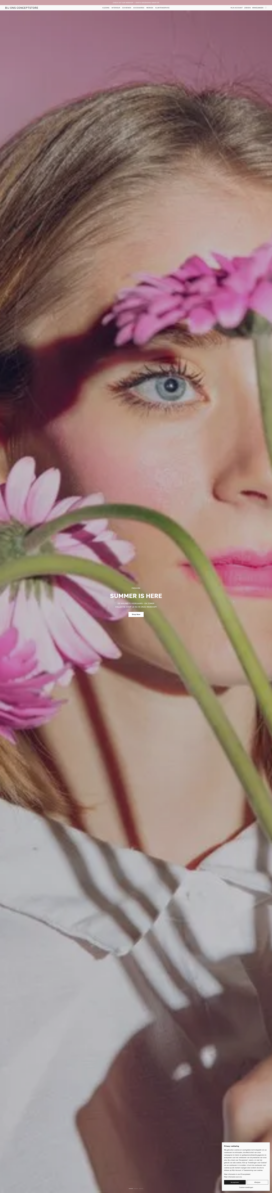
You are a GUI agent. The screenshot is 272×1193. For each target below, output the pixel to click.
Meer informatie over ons (233, 1177)
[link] (246, 1187)
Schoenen (126, 8)
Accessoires (138, 8)
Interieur (116, 8)
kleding (105, 8)
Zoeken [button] (247, 8)
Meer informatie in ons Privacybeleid (237, 1174)
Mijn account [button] (237, 8)
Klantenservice (162, 8)
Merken (149, 8)
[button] (21, 7)
